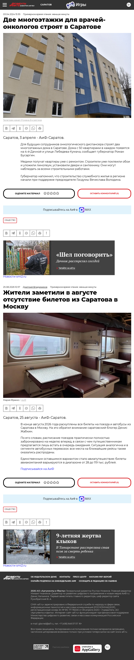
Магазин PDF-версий (100, 577)
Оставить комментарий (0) (104, 193)
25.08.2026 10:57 (11, 287)
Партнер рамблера (61, 647)
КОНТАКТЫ (64, 577)
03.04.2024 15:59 (11, 14)
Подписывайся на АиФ (37, 469)
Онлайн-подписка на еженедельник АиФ (53, 581)
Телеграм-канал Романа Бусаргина (22, 120)
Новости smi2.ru (14, 276)
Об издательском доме (44, 577)
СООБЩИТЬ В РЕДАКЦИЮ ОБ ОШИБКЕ (98, 581)
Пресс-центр (79, 577)
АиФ (23, 400)
